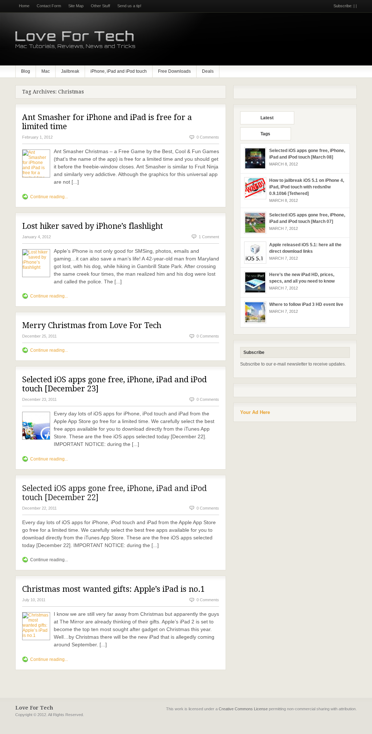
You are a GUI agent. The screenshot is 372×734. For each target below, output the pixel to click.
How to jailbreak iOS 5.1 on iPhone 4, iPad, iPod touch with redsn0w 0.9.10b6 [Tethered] (306, 187)
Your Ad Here (255, 412)
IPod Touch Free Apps (126, 732)
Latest (267, 117)
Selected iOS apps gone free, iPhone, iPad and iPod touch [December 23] (114, 384)
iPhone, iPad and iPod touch (118, 71)
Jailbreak (70, 71)
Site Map (76, 6)
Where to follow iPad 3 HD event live (306, 304)
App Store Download (49, 732)
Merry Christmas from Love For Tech (91, 325)
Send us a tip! (129, 6)
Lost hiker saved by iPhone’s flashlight (92, 226)
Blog (25, 71)
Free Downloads (174, 71)
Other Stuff (100, 6)
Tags (265, 133)
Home (24, 6)
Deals (208, 71)
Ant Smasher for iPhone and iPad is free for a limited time (107, 122)
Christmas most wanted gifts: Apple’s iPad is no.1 (113, 589)
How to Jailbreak (87, 732)
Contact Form (49, 6)
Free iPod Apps (13, 732)
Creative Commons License (243, 709)
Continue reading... (49, 196)
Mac (45, 71)
